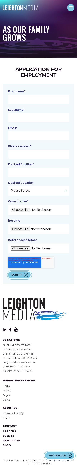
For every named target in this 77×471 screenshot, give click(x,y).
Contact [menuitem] (10, 426)
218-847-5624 (29, 358)
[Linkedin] (4, 330)
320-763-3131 (24, 370)
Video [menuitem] (6, 399)
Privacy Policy (41, 463)
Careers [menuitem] (9, 431)
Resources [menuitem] (11, 440)
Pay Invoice (57, 455)
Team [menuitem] (6, 417)
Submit (16, 274)
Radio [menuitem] (6, 385)
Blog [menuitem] (7, 445)
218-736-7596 (27, 362)
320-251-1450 (23, 345)
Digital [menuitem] (7, 395)
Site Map (54, 460)
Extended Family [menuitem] (13, 413)
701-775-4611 (26, 353)
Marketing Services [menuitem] (19, 380)
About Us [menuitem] (10, 408)
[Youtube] (16, 330)
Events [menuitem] (7, 390)
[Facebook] (10, 330)
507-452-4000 (22, 349)
